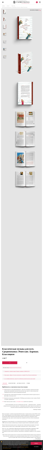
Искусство (13, 5)
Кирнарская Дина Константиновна (15, 367)
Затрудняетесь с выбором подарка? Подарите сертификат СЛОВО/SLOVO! (17, 371)
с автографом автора (19, 401)
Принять (36, 443)
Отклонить (36, 446)
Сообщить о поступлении (9, 362)
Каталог (8, 5)
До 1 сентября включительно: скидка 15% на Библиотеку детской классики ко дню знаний (19, 378)
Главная (3, 5)
